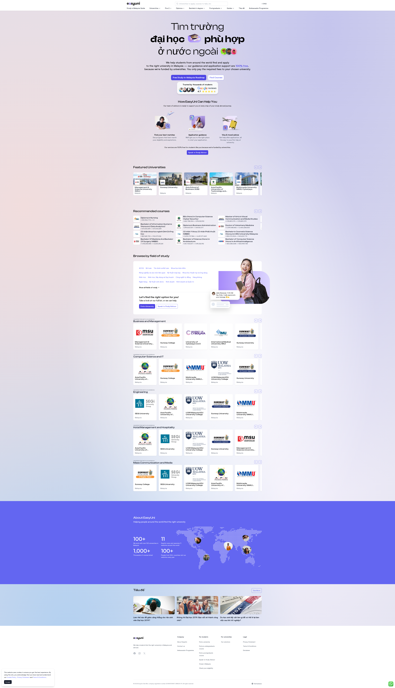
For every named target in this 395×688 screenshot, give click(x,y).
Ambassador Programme (258, 8)
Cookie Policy (11, 677)
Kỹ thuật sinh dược (156, 282)
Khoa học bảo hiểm (178, 268)
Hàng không (197, 277)
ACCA (141, 268)
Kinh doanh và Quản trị (185, 282)
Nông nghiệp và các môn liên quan (152, 273)
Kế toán (149, 268)
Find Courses (216, 77)
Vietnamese (258, 684)
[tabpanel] (197, 55)
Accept (7, 682)
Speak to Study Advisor (197, 152)
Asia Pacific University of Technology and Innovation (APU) (218, 190)
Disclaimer (246, 650)
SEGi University (142, 414)
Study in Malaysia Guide (136, 8)
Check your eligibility (206, 668)
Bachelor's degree (196, 8)
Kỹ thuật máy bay (174, 273)
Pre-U (167, 8)
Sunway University (169, 187)
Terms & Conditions (39, 677)
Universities (153, 8)
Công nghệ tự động (183, 277)
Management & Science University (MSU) (143, 189)
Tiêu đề (242, 8)
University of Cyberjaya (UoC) (193, 343)
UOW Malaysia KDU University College (220, 378)
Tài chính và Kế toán (161, 268)
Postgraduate (214, 8)
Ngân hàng (143, 282)
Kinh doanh (170, 282)
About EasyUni (182, 642)
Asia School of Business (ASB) (192, 188)
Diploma (179, 8)
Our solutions (225, 642)
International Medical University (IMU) (221, 343)
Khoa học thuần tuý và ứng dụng (195, 273)
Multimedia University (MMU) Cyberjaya (246, 188)
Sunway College (167, 343)
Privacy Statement (23, 677)
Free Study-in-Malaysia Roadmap (189, 77)
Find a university (204, 642)
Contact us (181, 646)
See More (257, 591)
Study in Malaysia (205, 664)
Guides (229, 8)
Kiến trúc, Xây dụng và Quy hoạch (161, 277)
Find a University (147, 306)
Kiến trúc (142, 277)
